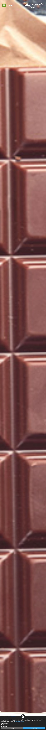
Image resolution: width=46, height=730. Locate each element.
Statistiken (5, 724)
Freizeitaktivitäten (5, 716)
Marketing (5, 726)
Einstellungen (6, 723)
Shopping (13, 716)
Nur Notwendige (12, 728)
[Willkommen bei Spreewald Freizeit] (34, 5)
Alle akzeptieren (34, 728)
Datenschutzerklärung (19, 721)
